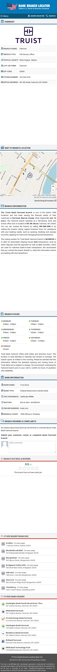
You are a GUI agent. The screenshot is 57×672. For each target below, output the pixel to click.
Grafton (9, 543)
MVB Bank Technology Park (18, 647)
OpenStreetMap (51, 195)
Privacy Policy (35, 660)
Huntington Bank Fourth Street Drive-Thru (24, 603)
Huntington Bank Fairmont (17, 625)
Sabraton (10, 572)
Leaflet (34, 195)
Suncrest (10, 580)
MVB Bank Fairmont (14, 611)
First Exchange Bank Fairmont (19, 618)
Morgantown (11, 558)
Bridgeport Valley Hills (16, 565)
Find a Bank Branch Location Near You (28, 657)
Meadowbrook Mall (14, 550)
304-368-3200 (25, 77)
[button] (28, 174)
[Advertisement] (28, 114)
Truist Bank (24, 385)
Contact (43, 660)
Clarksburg (11, 587)
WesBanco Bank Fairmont (17, 633)
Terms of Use (26, 660)
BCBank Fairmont (13, 640)
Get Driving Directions (44, 201)
